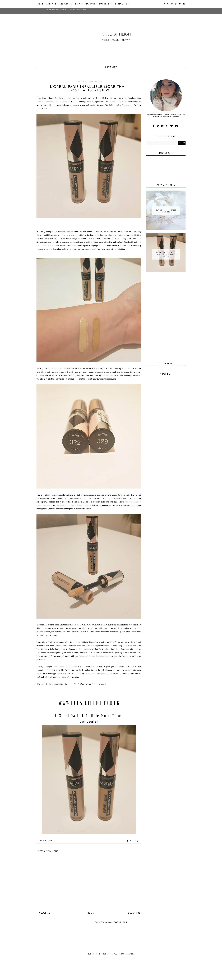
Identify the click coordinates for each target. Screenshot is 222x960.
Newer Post (46, 913)
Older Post (135, 913)
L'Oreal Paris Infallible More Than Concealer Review (166, 254)
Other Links (121, 4)
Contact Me (65, 4)
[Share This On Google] (138, 841)
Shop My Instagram (85, 4)
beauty (48, 841)
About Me (51, 4)
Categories (105, 4)
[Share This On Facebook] (128, 841)
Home (40, 4)
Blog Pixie (108, 954)
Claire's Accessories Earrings (166, 211)
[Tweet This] (131, 841)
